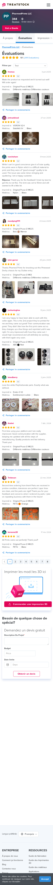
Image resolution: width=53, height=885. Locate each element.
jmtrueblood (13, 118)
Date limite (9, 659)
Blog (4, 864)
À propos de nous (10, 856)
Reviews (15, 22)
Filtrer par (6, 65)
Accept (45, 879)
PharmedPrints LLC (11, 47)
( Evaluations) (31, 58)
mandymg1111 (14, 221)
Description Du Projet (14, 635)
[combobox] (30, 65)
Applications (34, 871)
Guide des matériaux (38, 867)
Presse (5, 873)
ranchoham (13, 157)
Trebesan (12, 478)
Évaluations (25, 38)
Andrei (11, 423)
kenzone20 (13, 532)
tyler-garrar (13, 260)
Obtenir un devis (26, 673)
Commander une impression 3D (29, 604)
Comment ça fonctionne (12, 860)
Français (30, 834)
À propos (8, 38)
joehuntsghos (14, 310)
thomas (11, 72)
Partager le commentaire (18, 110)
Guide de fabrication (37, 856)
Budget (7, 648)
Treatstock (15, 4)
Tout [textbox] (17, 65)
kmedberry (12, 377)
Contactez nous (9, 869)
